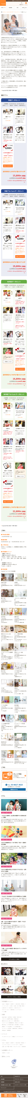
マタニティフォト (5, 1009)
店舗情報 (10, 7)
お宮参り (12, 1004)
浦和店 (3, 1026)
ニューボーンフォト (6, 1044)
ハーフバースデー (5, 1005)
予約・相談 (19, 1094)
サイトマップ (3, 1087)
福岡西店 (9, 1030)
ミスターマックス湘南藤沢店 (8, 1022)
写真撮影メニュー (7, 1001)
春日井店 (20, 1028)
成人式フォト (17, 1007)
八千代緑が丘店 (10, 1024)
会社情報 (2, 1079)
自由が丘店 (4, 1017)
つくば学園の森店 (16, 1026)
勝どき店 (19, 1017)
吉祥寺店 (10, 1017)
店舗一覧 (24, 1094)
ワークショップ (20, 1036)
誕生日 (7, 1004)
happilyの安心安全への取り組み (9, 90)
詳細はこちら (8, 361)
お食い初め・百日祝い (20, 1004)
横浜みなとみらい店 (6, 1020)
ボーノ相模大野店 (15, 1020)
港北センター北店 (18, 1022)
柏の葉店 (17, 1024)
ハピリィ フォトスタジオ (8, 12)
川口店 (21, 1024)
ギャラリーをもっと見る (14, 997)
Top (1, 1076)
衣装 (17, 7)
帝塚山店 (4, 1030)
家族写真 (12, 1009)
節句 (11, 1005)
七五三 (3, 1004)
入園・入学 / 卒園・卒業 (19, 1005)
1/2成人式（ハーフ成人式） (7, 1007)
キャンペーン (17, 12)
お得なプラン (3, 7)
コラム (4, 1040)
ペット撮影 (4, 1011)
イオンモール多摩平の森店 (7, 1019)
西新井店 (16, 1019)
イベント (4, 1034)
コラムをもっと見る (14, 959)
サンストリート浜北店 (6, 1028)
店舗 (3, 1014)
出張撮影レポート (7, 1050)
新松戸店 (4, 1024)
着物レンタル (6, 1056)
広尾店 (14, 1017)
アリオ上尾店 (9, 1026)
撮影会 (13, 1036)
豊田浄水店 (14, 1028)
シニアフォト (18, 1009)
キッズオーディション (6, 1036)
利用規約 (2, 1082)
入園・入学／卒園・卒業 (7, 1046)
